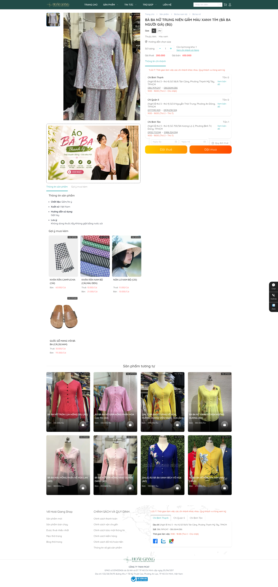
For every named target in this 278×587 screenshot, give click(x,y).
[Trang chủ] (64, 4)
